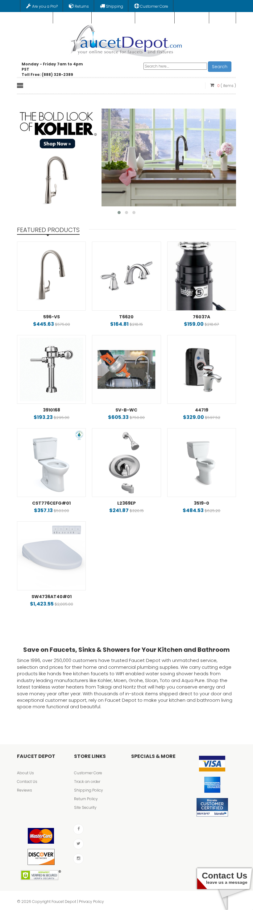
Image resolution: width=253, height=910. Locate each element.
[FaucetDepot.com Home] (126, 39)
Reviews (24, 790)
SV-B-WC (126, 410)
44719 (201, 410)
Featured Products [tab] (48, 229)
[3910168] (51, 369)
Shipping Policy (88, 790)
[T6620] (126, 276)
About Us (25, 773)
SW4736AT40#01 (51, 597)
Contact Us (27, 781)
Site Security (85, 807)
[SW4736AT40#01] (51, 555)
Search (219, 67)
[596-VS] (51, 276)
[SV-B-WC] (126, 369)
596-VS (51, 317)
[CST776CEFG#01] (51, 462)
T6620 (126, 317)
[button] (119, 212)
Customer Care (88, 773)
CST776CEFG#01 (51, 503)
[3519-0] (201, 462)
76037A (201, 317)
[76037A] (201, 276)
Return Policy (86, 798)
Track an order (87, 781)
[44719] (201, 369)
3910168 (51, 410)
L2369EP (126, 503)
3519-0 (201, 503)
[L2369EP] (126, 462)
